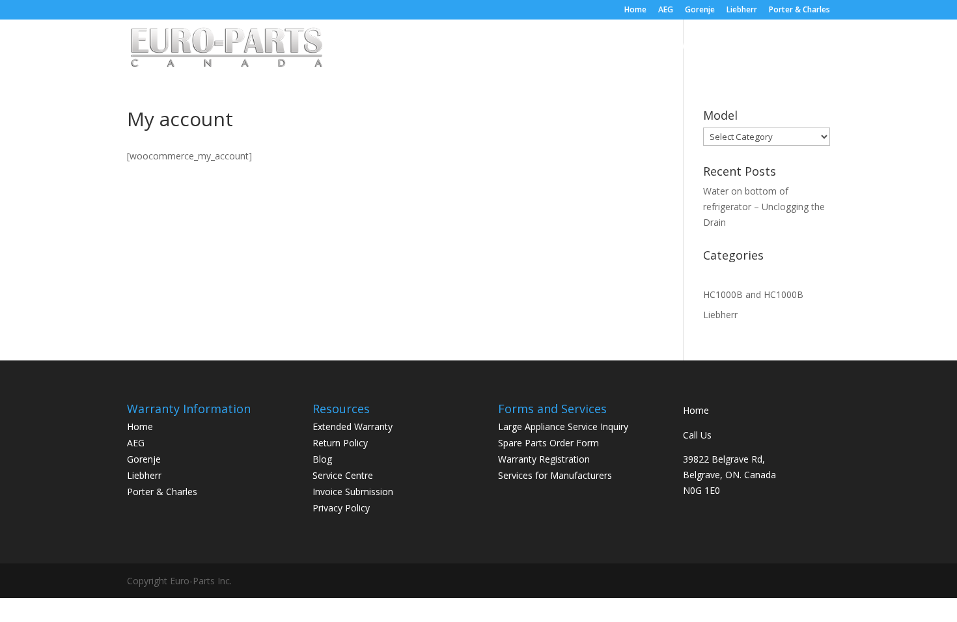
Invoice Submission (352, 491)
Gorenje (700, 10)
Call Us (697, 435)
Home (635, 10)
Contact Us (804, 46)
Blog (752, 46)
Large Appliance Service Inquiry (563, 426)
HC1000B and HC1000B (753, 294)
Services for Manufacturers (555, 475)
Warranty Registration (544, 459)
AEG (665, 10)
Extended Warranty (680, 46)
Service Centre (587, 46)
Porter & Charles (799, 10)
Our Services (510, 46)
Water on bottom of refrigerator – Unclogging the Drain (764, 206)
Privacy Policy (341, 508)
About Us (444, 46)
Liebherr (742, 10)
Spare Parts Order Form (548, 443)
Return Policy (340, 443)
